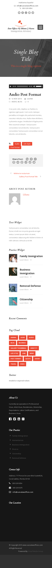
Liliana (30, 99)
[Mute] (34, 86)
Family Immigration (31, 256)
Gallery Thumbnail (18, 348)
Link (23, 353)
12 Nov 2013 (16, 99)
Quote (28, 359)
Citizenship (26, 299)
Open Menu (40, 27)
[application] (26, 86)
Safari (37, 359)
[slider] (39, 86)
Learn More (24, 260)
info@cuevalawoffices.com (27, 6)
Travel (13, 364)
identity (33, 348)
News (32, 353)
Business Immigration (20, 445)
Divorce (15, 449)
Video (22, 364)
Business (22, 343)
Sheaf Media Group (35, 551)
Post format (15, 147)
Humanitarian (17, 440)
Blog (20, 102)
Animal (13, 337)
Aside (23, 337)
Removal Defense (30, 286)
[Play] (11, 86)
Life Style (27, 144)
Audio (14, 102)
